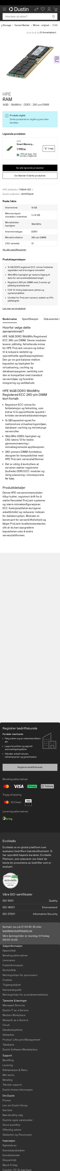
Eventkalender (11, 1155)
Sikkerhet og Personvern (17, 1134)
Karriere (7, 1110)
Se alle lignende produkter (30, 168)
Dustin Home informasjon (18, 1089)
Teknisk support (12, 1084)
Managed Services (14, 1005)
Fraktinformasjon (13, 965)
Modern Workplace (14, 1015)
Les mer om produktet (14, 308)
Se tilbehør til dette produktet (29, 175)
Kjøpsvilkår (9, 950)
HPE (7, 94)
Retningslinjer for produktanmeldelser (25, 994)
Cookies (7, 980)
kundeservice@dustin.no (17, 930)
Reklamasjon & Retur (15, 1070)
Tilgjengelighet (12, 984)
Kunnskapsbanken (14, 1150)
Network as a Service (15, 1020)
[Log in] (49, 9)
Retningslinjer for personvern (20, 975)
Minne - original (41, 25)
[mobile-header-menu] (4, 9)
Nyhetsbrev (9, 1145)
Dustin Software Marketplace (20, 1049)
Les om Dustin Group (15, 1105)
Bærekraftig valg (13, 1115)
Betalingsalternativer (15, 955)
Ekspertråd (9, 1160)
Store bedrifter (11, 1124)
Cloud (6, 1025)
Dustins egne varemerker (18, 1120)
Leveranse (9, 960)
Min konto (8, 1075)
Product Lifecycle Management (21, 1039)
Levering (8, 1065)
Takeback (8, 1044)
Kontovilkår (9, 970)
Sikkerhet (8, 1034)
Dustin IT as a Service (15, 1010)
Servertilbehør (22, 25)
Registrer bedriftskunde (30, 767)
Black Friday (10, 1165)
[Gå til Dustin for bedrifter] (19, 9)
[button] (36, 9)
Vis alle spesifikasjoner (14, 249)
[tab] (11, 319)
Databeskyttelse (12, 1029)
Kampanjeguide (12, 989)
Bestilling (8, 1060)
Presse (7, 1100)
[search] (53, 16)
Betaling (8, 1079)
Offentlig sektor (12, 1129)
